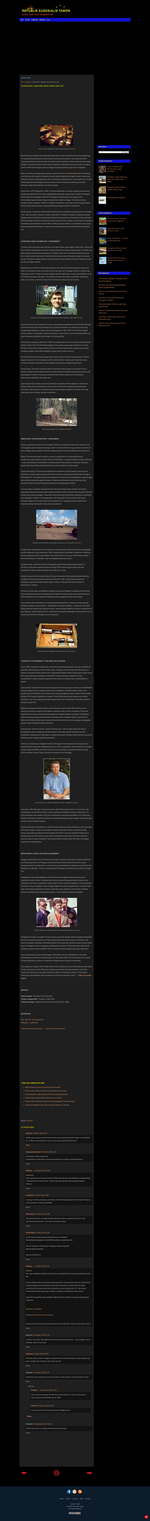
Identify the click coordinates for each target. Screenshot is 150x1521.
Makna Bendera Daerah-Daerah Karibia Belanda (42, 1087)
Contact (68, 1498)
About (62, 1498)
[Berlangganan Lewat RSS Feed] (80, 1493)
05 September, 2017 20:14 (42, 1424)
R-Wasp (29, 1170)
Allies (81, 1498)
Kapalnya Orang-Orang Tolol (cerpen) (39, 1315)
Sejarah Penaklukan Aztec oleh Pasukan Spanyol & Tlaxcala (47, 1105)
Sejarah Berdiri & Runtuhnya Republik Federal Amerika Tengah (116, 260)
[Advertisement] (75, 47)
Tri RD (33, 1406)
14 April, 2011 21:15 (42, 1266)
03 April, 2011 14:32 (41, 1195)
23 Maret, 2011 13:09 (42, 1170)
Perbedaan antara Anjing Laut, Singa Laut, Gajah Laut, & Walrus (117, 179)
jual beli (29, 1133)
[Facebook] (69, 1493)
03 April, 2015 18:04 (41, 1354)
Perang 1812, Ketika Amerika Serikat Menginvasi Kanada (46, 1091)
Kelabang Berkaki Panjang (116, 197)
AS (50, 191)
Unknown (29, 1354)
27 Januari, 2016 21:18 (41, 1372)
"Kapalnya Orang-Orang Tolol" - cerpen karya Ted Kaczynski (43, 1028)
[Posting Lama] (89, 1475)
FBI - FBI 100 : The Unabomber (32, 1020)
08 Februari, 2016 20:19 (45, 1406)
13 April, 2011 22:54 (42, 1233)
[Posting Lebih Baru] (23, 1475)
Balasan (31, 1386)
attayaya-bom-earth (33, 1152)
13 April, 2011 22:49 (42, 1214)
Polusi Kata (30, 1214)
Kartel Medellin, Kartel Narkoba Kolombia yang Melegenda (46, 1094)
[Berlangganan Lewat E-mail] (74, 1493)
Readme (75, 1498)
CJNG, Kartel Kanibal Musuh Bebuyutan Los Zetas (43, 1098)
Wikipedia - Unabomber (29, 1023)
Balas (28, 1145)
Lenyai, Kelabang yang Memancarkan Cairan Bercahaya (114, 169)
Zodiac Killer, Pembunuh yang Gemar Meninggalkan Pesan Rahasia (49, 1101)
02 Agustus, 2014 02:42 (41, 1335)
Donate (88, 1498)
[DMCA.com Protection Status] (75, 1514)
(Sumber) (72, 149)
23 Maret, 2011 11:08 (49, 1152)
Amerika (28, 82)
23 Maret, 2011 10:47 (40, 1133)
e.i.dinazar (30, 1195)
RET (22, 82)
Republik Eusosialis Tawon (75, 1506)
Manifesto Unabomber (34, 1309)
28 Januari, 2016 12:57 (48, 1390)
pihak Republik (67, 173)
